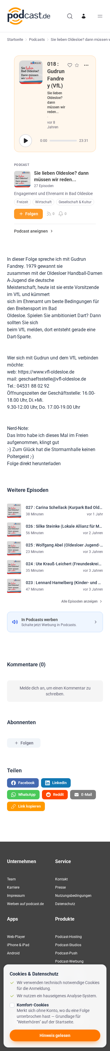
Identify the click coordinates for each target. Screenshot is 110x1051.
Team (11, 879)
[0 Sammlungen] (77, 65)
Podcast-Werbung (69, 961)
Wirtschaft (43, 202)
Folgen (31, 213)
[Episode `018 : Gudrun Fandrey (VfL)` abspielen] (25, 140)
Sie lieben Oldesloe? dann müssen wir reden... (56, 102)
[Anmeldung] (83, 16)
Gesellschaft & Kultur (75, 202)
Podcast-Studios (68, 945)
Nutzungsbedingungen (73, 896)
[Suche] (70, 16)
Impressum (16, 896)
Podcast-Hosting (68, 937)
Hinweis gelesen (55, 1035)
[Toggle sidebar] (100, 16)
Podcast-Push (66, 953)
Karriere (13, 887)
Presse (60, 887)
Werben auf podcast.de (25, 904)
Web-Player (16, 937)
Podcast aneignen (31, 231)
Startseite (15, 39)
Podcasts (37, 39)
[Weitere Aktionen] (86, 65)
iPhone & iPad (18, 945)
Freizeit (22, 202)
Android (13, 953)
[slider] (63, 141)
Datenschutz (65, 904)
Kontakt (61, 879)
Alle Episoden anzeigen (79, 601)
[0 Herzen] (69, 65)
